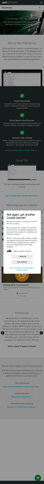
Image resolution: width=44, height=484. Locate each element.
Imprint (25, 270)
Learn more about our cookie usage (21, 268)
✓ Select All (22, 256)
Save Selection (22, 262)
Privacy (19, 270)
